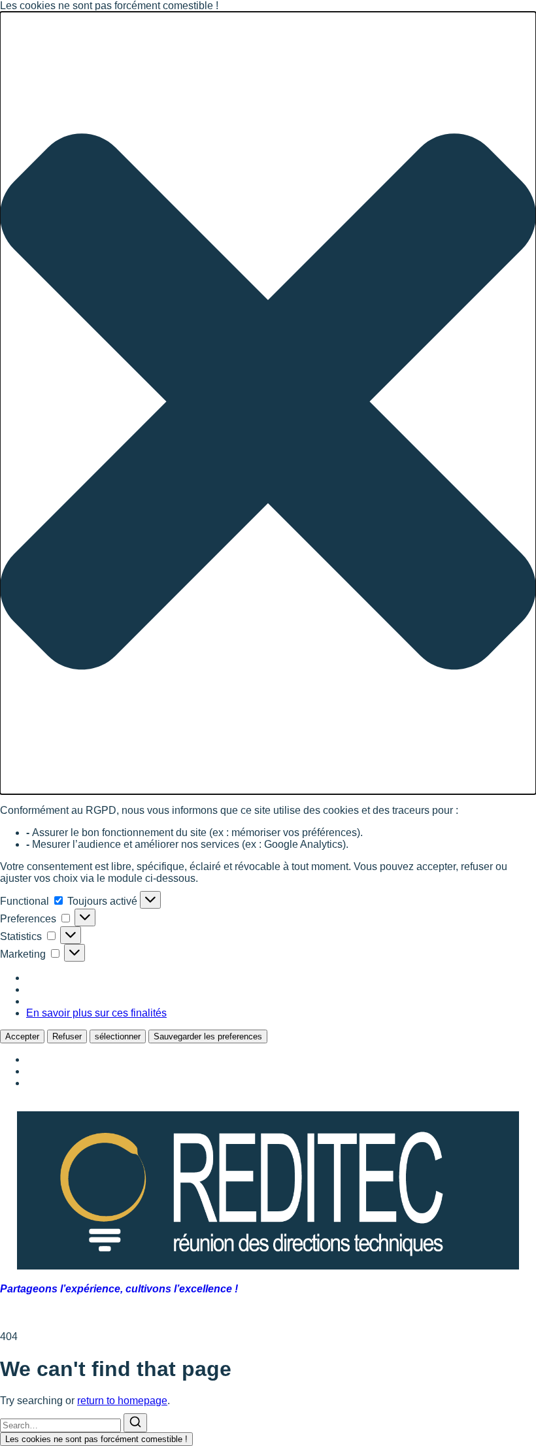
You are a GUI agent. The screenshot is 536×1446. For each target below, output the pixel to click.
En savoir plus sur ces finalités (96, 1012)
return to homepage (122, 1400)
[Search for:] (62, 1424)
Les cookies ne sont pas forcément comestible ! (96, 1439)
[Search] (135, 1422)
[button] (268, 403)
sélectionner (118, 1036)
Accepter (22, 1036)
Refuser (67, 1036)
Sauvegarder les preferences (208, 1036)
